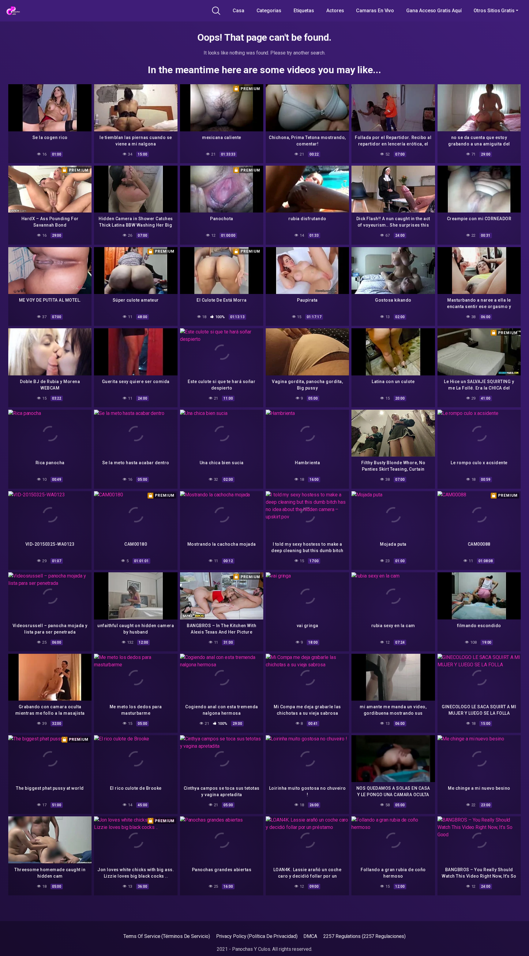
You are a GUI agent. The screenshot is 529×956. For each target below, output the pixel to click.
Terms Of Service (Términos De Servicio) (166, 936)
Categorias (269, 10)
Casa (238, 10)
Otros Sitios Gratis (494, 10)
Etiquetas (304, 10)
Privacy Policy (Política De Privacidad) (257, 936)
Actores (335, 10)
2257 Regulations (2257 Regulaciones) (364, 936)
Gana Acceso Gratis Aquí (433, 10)
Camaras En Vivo (375, 10)
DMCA (310, 936)
